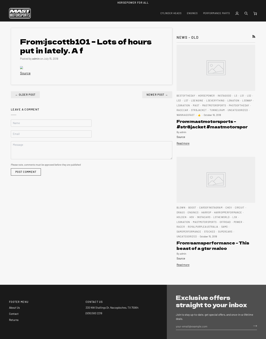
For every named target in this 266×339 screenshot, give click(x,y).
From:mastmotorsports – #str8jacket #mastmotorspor (212, 123)
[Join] (254, 326)
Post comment (25, 171)
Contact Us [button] (94, 301)
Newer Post (157, 94)
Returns (13, 319)
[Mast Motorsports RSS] (253, 36)
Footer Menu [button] (18, 301)
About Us (14, 307)
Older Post (25, 94)
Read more (183, 143)
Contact (14, 313)
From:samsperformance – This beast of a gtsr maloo (213, 245)
